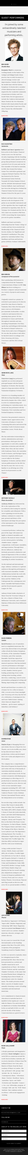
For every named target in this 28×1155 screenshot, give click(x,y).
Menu (15, 4)
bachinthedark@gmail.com (10, 1112)
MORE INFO (4, 115)
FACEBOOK (4, 1121)
